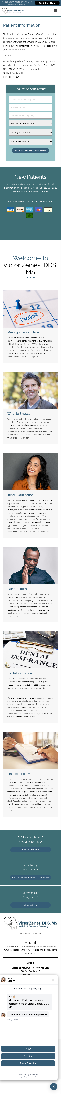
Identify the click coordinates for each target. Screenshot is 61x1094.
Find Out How (47, 3)
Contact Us (30, 905)
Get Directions (30, 849)
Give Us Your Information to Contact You (30, 877)
